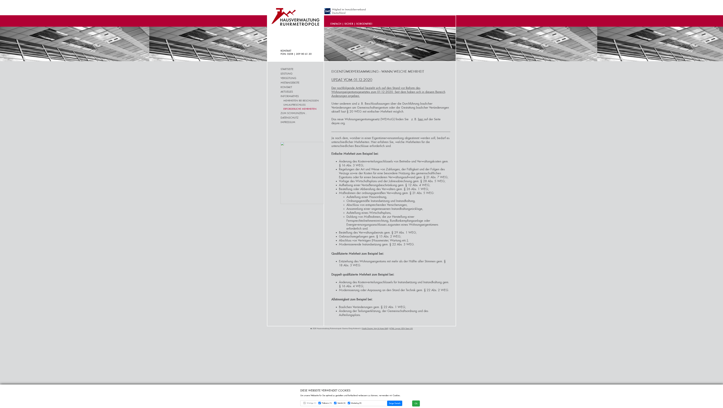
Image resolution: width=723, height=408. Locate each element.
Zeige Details (394, 403)
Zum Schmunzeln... (294, 113)
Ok (416, 403)
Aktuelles (287, 91)
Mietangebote (290, 82)
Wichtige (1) (311, 403)
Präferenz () (327, 403)
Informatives (290, 96)
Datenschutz (289, 117)
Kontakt (286, 87)
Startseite (287, 69)
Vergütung (288, 78)
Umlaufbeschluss (294, 104)
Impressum (288, 122)
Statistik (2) (341, 403)
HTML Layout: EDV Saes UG (401, 329)
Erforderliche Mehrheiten (300, 108)
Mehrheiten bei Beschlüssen (301, 100)
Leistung (286, 73)
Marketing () (356, 403)
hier (421, 119)
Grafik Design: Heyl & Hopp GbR (375, 329)
